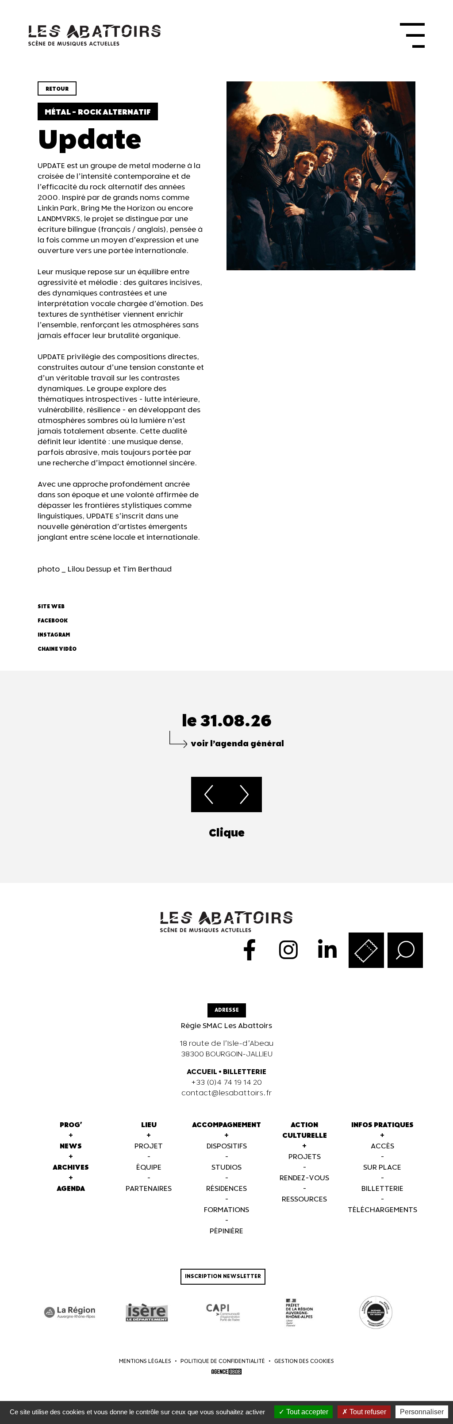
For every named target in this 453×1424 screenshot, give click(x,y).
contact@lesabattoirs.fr (226, 1093)
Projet (148, 1146)
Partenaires (149, 1189)
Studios (226, 1167)
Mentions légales (145, 1361)
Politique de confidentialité (222, 1361)
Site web (51, 606)
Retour (57, 89)
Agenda (71, 1189)
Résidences (226, 1189)
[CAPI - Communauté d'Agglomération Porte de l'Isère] (223, 1312)
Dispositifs (227, 1146)
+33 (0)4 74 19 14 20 (226, 1083)
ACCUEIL (202, 1072)
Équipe (148, 1167)
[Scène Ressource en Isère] (376, 1312)
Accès (382, 1146)
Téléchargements (382, 1210)
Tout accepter (306, 1412)
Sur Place (382, 1167)
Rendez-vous (304, 1178)
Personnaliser (422, 1412)
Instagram (54, 635)
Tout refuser (367, 1412)
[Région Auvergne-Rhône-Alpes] (70, 1312)
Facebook (53, 621)
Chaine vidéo (57, 649)
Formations (226, 1210)
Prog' (71, 1125)
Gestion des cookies (304, 1361)
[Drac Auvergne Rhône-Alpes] (299, 1312)
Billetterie (382, 1189)
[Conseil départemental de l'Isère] (146, 1312)
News (71, 1146)
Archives (71, 1167)
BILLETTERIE (244, 1072)
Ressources (304, 1199)
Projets (304, 1157)
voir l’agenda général (237, 743)
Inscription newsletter (223, 1276)
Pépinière (226, 1231)
